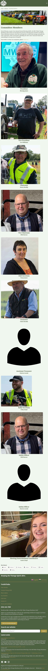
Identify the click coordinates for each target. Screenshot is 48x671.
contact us (25, 39)
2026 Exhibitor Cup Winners (8, 638)
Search (44, 631)
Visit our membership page (9, 623)
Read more (8, 650)
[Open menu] (47, 3)
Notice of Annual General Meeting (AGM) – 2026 (13, 646)
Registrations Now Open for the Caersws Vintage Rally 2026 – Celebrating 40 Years (21, 653)
